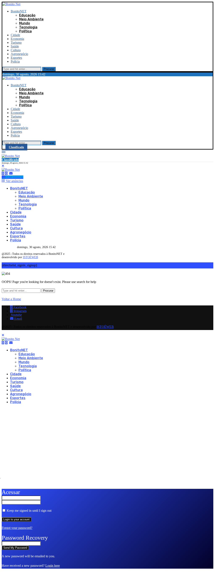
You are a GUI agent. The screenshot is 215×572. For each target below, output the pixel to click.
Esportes (16, 57)
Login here (52, 565)
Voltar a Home (11, 299)
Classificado (16, 147)
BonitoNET (18, 11)
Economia (17, 39)
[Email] (11, 173)
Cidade (15, 35)
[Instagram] (6, 173)
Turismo (16, 42)
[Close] (3, 166)
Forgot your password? (17, 528)
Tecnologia (28, 27)
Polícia (15, 61)
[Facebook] (3, 173)
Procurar (49, 69)
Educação (27, 15)
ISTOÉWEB (30, 257)
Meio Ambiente (31, 19)
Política (25, 31)
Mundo (24, 23)
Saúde (15, 46)
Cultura (16, 50)
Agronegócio (19, 54)
